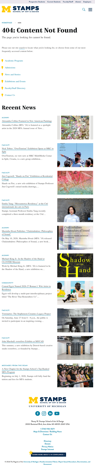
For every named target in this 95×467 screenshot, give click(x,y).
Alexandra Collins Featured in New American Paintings (27, 120)
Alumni (78, 2)
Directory (47, 441)
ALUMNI (5, 118)
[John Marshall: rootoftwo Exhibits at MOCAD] (75, 347)
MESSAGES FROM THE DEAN (15, 365)
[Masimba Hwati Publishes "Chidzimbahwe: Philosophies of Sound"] (75, 237)
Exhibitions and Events (15, 81)
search (22, 47)
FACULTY (6, 145)
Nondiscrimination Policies (49, 462)
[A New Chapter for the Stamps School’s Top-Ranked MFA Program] (75, 375)
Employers (87, 2)
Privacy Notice (47, 446)
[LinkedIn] (50, 413)
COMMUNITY (7, 283)
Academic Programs (14, 60)
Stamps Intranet (47, 449)
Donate (47, 443)
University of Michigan (31, 462)
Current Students (54, 2)
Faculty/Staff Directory (15, 88)
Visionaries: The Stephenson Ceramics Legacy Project (26, 313)
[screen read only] (90, 9)
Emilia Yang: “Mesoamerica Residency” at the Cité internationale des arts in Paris (25, 205)
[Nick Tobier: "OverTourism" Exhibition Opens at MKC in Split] (75, 154)
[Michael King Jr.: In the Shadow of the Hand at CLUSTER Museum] (75, 264)
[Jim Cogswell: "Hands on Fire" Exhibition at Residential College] (75, 182)
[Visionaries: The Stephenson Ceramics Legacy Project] (75, 320)
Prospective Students (37, 2)
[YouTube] (56, 413)
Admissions (10, 67)
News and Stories (13, 74)
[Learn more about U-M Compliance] (47, 453)
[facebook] (37, 413)
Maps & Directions (40, 431)
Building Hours (56, 431)
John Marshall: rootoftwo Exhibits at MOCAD (23, 341)
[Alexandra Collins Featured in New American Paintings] (75, 127)
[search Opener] (83, 9)
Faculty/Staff (68, 2)
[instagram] (44, 413)
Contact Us (10, 94)
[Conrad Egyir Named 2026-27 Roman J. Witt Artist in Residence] (75, 292)
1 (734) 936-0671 (47, 428)
